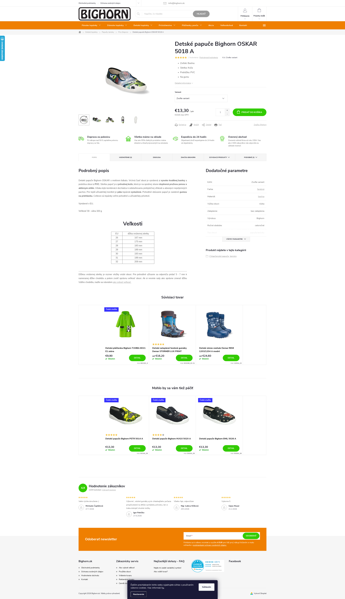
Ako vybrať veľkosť (126, 568)
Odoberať (251, 536)
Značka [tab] (188, 157)
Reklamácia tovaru (126, 579)
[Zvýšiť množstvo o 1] (227, 110)
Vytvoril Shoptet (260, 593)
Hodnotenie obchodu (90, 575)
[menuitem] (91, 25)
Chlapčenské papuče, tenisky (223, 256)
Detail (137, 358)
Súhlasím (206, 587)
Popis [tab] (94, 157)
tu (163, 587)
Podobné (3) (249, 157)
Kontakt (84, 579)
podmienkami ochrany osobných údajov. (210, 545)
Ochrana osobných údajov (110, 3)
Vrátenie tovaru (125, 576)
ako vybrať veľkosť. (122, 282)
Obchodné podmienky (87, 3)
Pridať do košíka (252, 112)
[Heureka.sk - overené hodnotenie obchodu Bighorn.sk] (208, 566)
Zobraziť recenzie (109, 490)
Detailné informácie (183, 83)
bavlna (261, 196)
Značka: (260, 125)
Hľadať (201, 13)
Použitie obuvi (125, 572)
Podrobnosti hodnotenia (208, 58)
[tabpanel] (125, 335)
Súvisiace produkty (218, 157)
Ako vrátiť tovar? (161, 571)
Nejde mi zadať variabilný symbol (167, 568)
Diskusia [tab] (157, 157)
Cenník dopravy (125, 583)
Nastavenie (138, 594)
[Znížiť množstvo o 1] (227, 114)
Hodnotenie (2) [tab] (125, 157)
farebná (260, 189)
